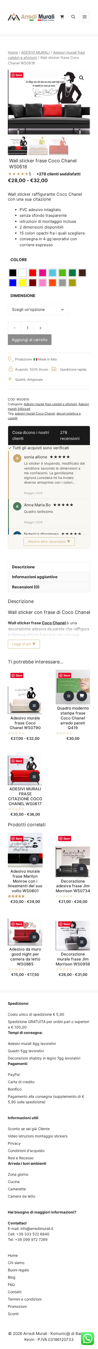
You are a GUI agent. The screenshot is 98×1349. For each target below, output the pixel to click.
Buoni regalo (18, 1270)
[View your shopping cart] (62, 16)
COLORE (18, 259)
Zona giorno (18, 1174)
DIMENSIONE (22, 295)
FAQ (11, 1284)
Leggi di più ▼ (24, 644)
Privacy (14, 1143)
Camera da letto (21, 1196)
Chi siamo (16, 1262)
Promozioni (17, 1306)
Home (13, 52)
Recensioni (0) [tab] (25, 586)
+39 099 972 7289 (31, 1239)
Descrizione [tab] (23, 566)
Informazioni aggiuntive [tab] (34, 576)
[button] (73, 16)
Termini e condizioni (25, 1299)
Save (19, 75)
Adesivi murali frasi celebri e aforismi (50, 404)
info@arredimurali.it (36, 1228)
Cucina (14, 1181)
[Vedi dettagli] (34, 705)
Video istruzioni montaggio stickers (37, 1136)
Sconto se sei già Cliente (29, 1128)
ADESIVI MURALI (35, 52)
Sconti (13, 1313)
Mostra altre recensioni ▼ (49, 541)
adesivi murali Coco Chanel (35, 413)
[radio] (13, 273)
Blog (11, 1277)
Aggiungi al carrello (30, 339)
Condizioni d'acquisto (26, 1150)
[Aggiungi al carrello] (82, 696)
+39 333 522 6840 (32, 1234)
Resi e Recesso (20, 1158)
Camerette (17, 1189)
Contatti (14, 1292)
